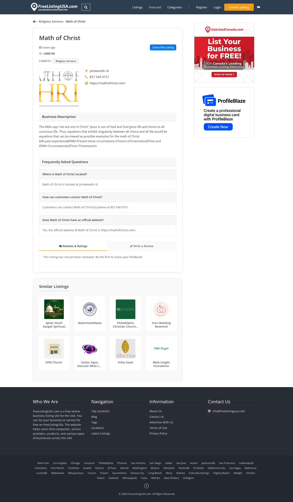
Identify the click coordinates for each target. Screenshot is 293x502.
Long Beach (155, 473)
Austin (194, 463)
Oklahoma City (216, 468)
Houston (89, 463)
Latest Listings (100, 433)
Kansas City (137, 473)
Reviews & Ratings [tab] (74, 246)
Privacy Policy (158, 433)
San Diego (155, 463)
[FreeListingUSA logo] (54, 7)
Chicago (75, 463)
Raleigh (238, 473)
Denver (99, 468)
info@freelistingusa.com (228, 411)
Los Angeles (60, 463)
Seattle (87, 468)
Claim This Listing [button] (163, 47)
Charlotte (73, 468)
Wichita (155, 478)
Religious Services (51, 21)
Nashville (184, 468)
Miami (100, 478)
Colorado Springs (199, 473)
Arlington (188, 478)
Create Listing (239, 7)
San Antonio (138, 463)
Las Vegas (235, 468)
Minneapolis (129, 478)
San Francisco (227, 463)
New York (43, 463)
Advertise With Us (161, 422)
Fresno (104, 473)
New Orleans (171, 478)
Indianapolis (246, 463)
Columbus (41, 468)
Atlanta (180, 473)
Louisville (41, 473)
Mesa (169, 473)
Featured (155, 7)
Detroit (124, 468)
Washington (140, 468)
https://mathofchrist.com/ (108, 83)
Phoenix (122, 463)
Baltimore (250, 468)
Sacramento (119, 473)
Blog (94, 417)
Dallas (168, 463)
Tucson (92, 473)
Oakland (113, 478)
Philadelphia (106, 463)
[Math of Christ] (59, 88)
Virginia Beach (221, 473)
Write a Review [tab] (143, 246)
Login (217, 7)
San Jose (181, 463)
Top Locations (100, 411)
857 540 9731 (99, 77)
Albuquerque (76, 473)
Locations (97, 428)
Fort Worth (57, 468)
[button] (258, 7)
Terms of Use (158, 428)
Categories (174, 7)
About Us (155, 411)
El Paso (112, 468)
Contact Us (156, 417)
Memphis (169, 468)
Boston (155, 468)
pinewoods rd (99, 71)
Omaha (250, 473)
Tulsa (144, 478)
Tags (94, 422)
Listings (137, 7)
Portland (198, 468)
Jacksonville (208, 463)
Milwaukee (57, 473)
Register (201, 7)
